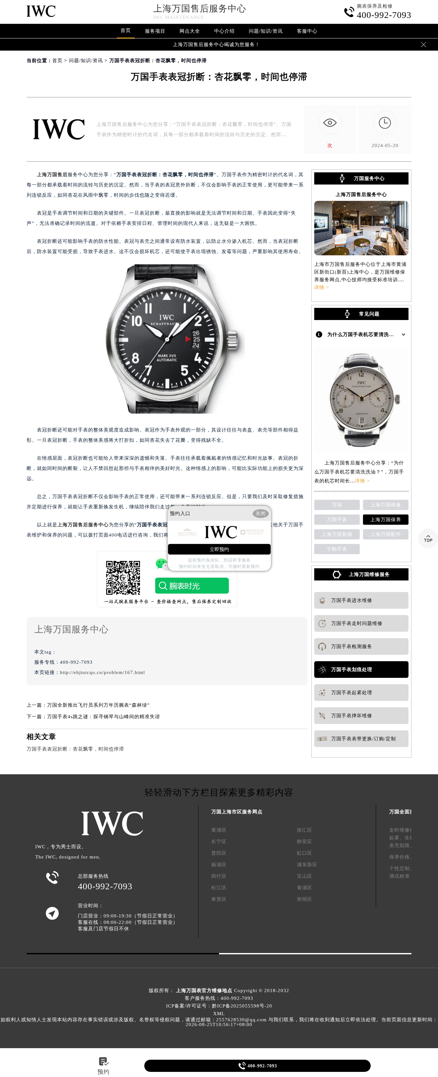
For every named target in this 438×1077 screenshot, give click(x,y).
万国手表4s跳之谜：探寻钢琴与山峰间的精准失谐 (103, 716)
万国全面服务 (404, 811)
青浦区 (304, 887)
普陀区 (219, 853)
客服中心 (307, 31)
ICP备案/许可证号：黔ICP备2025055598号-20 (219, 1005)
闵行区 (219, 876)
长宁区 (219, 841)
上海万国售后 (52, 174)
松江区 (219, 887)
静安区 (304, 841)
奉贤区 (219, 899)
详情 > (321, 287)
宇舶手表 (337, 549)
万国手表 (337, 519)
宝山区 (304, 876)
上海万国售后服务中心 (199, 8)
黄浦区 (219, 830)
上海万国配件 (385, 534)
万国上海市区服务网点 (237, 811)
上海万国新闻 (337, 534)
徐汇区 (304, 830)
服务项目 (155, 31)
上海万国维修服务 (369, 574)
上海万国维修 (385, 504)
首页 (126, 30)
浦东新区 (307, 864)
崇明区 (304, 899)
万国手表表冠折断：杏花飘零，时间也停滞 (75, 749)
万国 (337, 504)
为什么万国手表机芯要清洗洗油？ (365, 334)
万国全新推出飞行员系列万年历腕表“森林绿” (98, 705)
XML (219, 1013)
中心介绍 (224, 31)
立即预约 (219, 549)
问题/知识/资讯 (266, 31)
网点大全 (190, 31)
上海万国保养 (385, 519)
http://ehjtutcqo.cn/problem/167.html (102, 672)
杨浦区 (219, 864)
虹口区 (304, 853)
